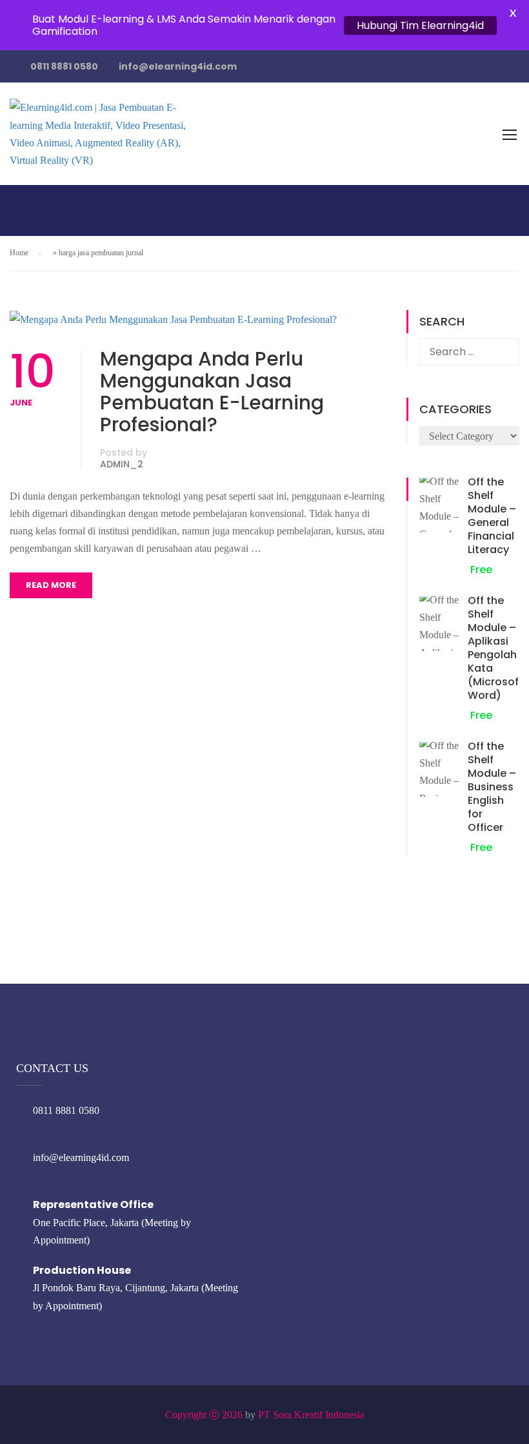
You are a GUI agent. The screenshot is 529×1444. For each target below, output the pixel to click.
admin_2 (121, 464)
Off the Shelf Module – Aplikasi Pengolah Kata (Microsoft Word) (495, 648)
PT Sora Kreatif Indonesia (311, 1414)
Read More (51, 585)
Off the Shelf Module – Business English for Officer (492, 787)
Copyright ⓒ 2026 (204, 1414)
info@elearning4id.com (178, 66)
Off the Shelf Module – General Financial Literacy (492, 515)
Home (19, 252)
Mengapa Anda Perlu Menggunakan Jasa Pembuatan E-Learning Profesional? (212, 392)
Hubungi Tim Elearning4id (420, 25)
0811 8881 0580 (64, 66)
